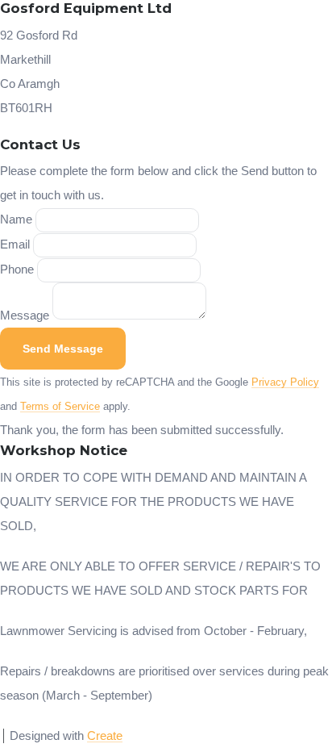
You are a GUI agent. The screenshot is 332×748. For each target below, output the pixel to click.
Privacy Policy (285, 382)
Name (16, 219)
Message (24, 315)
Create (104, 735)
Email (15, 244)
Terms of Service (60, 406)
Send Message (63, 348)
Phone (17, 269)
